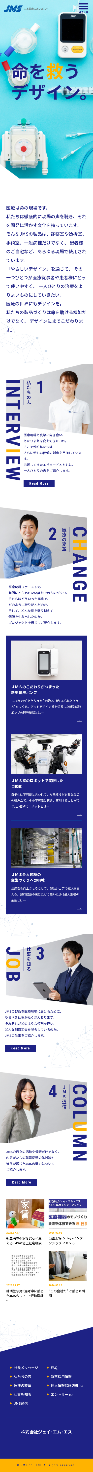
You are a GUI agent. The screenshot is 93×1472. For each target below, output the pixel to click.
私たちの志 (22, 1376)
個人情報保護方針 (65, 1385)
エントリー (59, 1394)
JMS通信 (21, 1403)
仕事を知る (22, 1394)
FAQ (54, 1367)
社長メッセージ (26, 1367)
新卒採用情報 (61, 1376)
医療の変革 (22, 1385)
